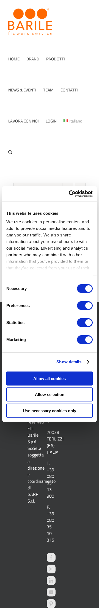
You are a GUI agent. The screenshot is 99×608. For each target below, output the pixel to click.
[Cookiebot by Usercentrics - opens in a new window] (70, 193)
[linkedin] (51, 580)
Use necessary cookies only (49, 410)
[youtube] (51, 592)
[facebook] (51, 557)
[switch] (85, 305)
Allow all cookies (49, 378)
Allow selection (49, 394)
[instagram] (51, 569)
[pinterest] (51, 603)
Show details (68, 361)
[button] (10, 152)
